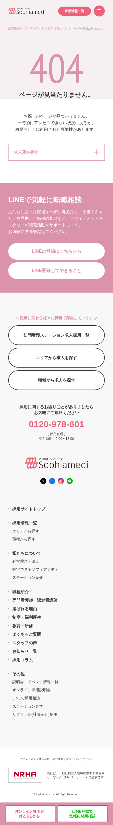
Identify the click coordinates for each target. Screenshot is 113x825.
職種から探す (23, 539)
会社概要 (57, 758)
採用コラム (22, 659)
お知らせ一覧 (24, 651)
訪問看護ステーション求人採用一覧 (56, 335)
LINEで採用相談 (26, 698)
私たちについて (26, 553)
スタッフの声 (24, 642)
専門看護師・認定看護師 (35, 600)
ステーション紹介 (27, 577)
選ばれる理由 (24, 608)
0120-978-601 (56, 424)
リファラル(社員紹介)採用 (34, 714)
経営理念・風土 (25, 561)
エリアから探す (25, 531)
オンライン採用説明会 (31, 690)
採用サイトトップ (28, 509)
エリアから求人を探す (56, 357)
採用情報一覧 (74, 11)
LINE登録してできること (56, 270)
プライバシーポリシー (80, 758)
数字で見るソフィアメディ (35, 569)
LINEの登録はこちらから (56, 251)
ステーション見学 (27, 706)
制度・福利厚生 (26, 617)
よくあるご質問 (26, 634)
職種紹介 (20, 591)
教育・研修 (22, 625)
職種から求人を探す (56, 380)
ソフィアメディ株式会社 (34, 758)
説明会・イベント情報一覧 (35, 682)
